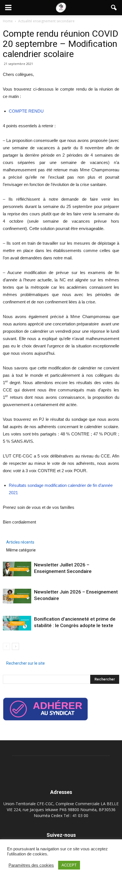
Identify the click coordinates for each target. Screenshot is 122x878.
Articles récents (20, 542)
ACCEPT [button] (69, 865)
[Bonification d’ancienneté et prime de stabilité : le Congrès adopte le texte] (17, 623)
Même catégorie (21, 550)
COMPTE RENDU (26, 111)
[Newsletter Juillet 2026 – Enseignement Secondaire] (17, 569)
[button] (114, 7)
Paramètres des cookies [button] (31, 865)
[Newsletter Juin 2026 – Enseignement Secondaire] (17, 596)
